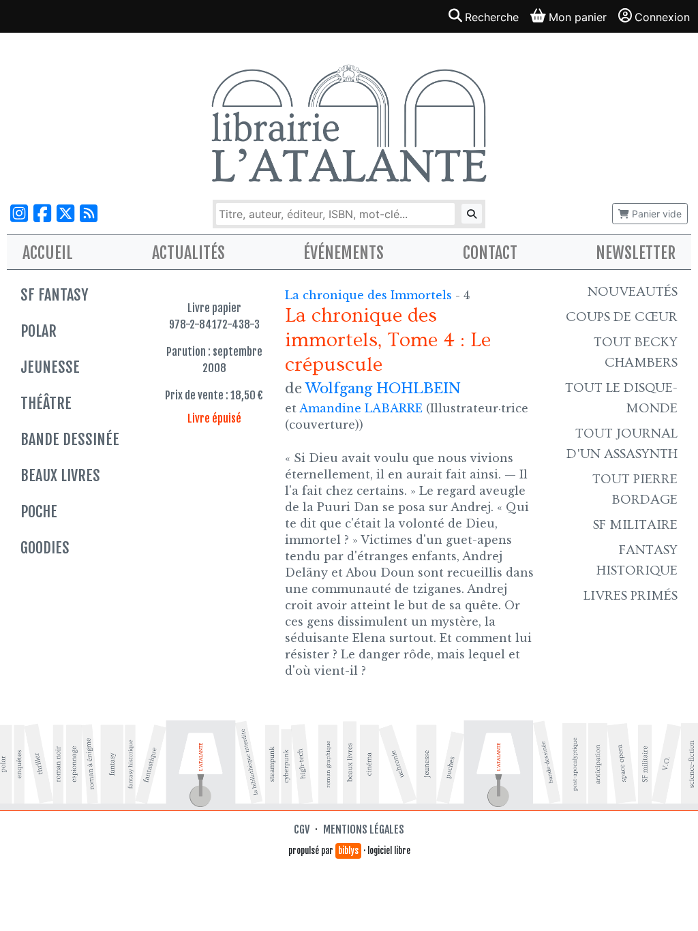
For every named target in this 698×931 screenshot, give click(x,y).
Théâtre (46, 403)
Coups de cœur (622, 316)
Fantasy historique (637, 560)
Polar (38, 331)
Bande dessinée (69, 439)
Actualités (188, 253)
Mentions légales (363, 829)
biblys (348, 850)
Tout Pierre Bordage (635, 489)
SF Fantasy (54, 295)
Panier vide (655, 213)
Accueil (47, 253)
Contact (490, 253)
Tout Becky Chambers (636, 352)
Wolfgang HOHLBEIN (383, 388)
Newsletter (636, 253)
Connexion (662, 17)
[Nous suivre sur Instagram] (19, 213)
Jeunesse (50, 367)
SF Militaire (635, 524)
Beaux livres (60, 475)
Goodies (45, 547)
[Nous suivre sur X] (65, 213)
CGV (301, 829)
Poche (38, 511)
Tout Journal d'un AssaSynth (622, 443)
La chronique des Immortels (370, 295)
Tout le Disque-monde (621, 398)
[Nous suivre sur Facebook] (42, 213)
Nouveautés (633, 291)
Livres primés (630, 595)
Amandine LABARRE (361, 408)
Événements (343, 253)
